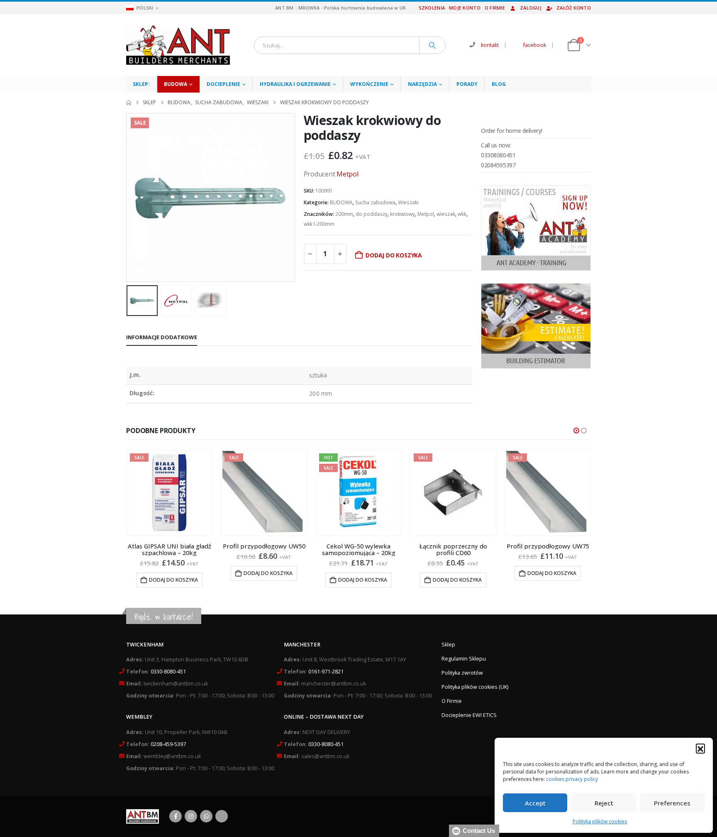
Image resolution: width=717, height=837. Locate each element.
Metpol (347, 174)
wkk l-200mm (319, 224)
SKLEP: (141, 84)
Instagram (191, 816)
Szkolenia (432, 8)
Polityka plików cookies (600, 821)
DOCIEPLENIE (223, 84)
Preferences (672, 803)
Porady (467, 84)
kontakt (490, 45)
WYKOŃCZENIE (369, 84)
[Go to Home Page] (128, 103)
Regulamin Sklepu (463, 658)
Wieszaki (408, 202)
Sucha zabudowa (375, 202)
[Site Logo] (178, 45)
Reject (604, 803)
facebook (534, 45)
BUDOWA (175, 84)
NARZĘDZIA (422, 84)
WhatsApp (206, 816)
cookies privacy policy (572, 779)
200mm (344, 214)
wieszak (446, 214)
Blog (499, 84)
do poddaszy (372, 214)
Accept (535, 803)
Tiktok (221, 816)
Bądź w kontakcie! (163, 617)
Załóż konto (573, 8)
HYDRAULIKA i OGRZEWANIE (295, 84)
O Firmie (451, 701)
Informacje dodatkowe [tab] (161, 337)
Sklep (448, 644)
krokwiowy (402, 214)
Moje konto (464, 8)
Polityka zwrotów (462, 672)
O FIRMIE (495, 8)
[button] (700, 748)
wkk (462, 214)
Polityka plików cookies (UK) (474, 686)
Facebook (175, 816)
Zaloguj (530, 8)
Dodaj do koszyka (394, 255)
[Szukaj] (432, 45)
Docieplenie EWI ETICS (469, 715)
